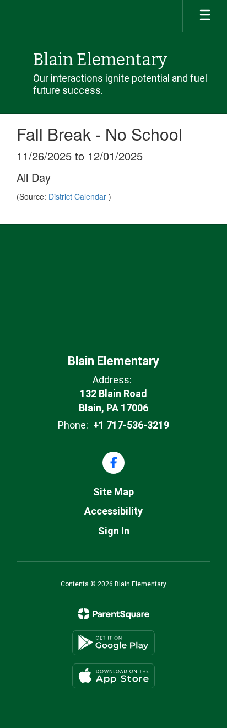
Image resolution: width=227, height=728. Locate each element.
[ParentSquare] (113, 614)
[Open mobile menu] (205, 16)
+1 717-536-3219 (131, 425)
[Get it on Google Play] (113, 642)
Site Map (113, 491)
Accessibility (113, 511)
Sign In (113, 531)
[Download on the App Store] (113, 675)
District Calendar (78, 196)
